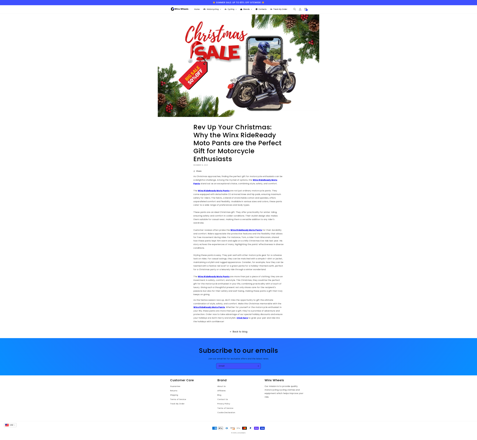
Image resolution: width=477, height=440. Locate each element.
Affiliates (221, 390)
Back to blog (240, 331)
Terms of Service (178, 399)
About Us (221, 386)
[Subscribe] (258, 366)
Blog (219, 395)
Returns (173, 390)
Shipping (174, 395)
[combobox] (10, 425)
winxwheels (241, 433)
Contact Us (222, 399)
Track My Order (177, 403)
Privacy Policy (223, 403)
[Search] (294, 9)
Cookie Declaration (226, 412)
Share (199, 171)
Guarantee (175, 386)
